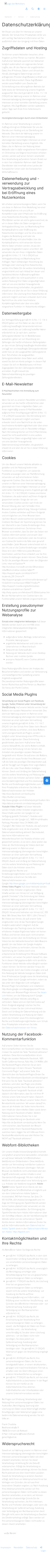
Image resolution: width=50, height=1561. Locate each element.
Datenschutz (35, 17)
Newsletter (18, 1547)
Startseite (8, 17)
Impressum (6, 1547)
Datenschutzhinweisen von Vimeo (21, 1027)
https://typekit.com (21, 1231)
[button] (47, 780)
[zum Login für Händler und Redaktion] (26, 9)
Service (21, 17)
